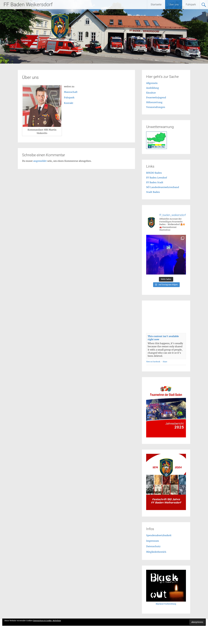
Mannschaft (71, 92)
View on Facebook (153, 362)
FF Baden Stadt (154, 182)
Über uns (174, 4)
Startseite (156, 4)
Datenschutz (153, 546)
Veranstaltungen (155, 107)
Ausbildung (152, 87)
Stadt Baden (153, 192)
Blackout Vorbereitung (166, 604)
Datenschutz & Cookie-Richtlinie (47, 621)
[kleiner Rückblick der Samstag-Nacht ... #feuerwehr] (166, 255)
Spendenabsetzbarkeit (158, 535)
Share (165, 362)
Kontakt (68, 103)
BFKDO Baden (154, 172)
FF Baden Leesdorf (156, 177)
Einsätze (151, 92)
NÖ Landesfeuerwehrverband (162, 187)
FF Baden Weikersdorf (28, 4)
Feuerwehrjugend (156, 97)
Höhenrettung (154, 102)
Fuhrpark (191, 4)
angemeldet (40, 161)
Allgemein (152, 83)
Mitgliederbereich (156, 551)
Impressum (152, 540)
